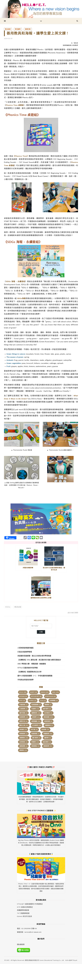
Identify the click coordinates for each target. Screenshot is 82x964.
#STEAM (23, 696)
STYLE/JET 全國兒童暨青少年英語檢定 (30, 904)
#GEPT (33, 692)
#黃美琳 (23, 750)
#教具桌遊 (17, 607)
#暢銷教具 (49, 725)
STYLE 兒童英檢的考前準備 (28, 668)
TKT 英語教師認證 (23, 913)
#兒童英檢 (23, 704)
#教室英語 (48, 721)
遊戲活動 (28, 29)
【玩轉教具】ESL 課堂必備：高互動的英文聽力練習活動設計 (39, 660)
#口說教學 (23, 708)
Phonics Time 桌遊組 (15, 105)
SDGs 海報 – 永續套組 (15, 281)
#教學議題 (35, 721)
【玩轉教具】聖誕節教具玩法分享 (30, 672)
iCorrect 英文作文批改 (24, 916)
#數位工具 (23, 725)
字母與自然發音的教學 (26, 680)
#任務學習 (53, 700)
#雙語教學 (47, 746)
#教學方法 (23, 721)
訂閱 (41, 632)
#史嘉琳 (35, 708)
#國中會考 (47, 708)
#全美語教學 (36, 704)
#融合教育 (47, 742)
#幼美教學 (23, 717)
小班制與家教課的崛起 (26, 648)
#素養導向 (23, 737)
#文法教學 (36, 725)
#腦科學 (47, 737)
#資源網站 (35, 746)
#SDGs (7, 607)
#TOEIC (32, 700)
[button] (41, 518)
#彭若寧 (36, 717)
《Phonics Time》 (21, 156)
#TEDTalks (50, 696)
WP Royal (74, 960)
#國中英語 (23, 713)
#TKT (22, 700)
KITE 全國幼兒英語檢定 (25, 907)
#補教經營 (23, 746)
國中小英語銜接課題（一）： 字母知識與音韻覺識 (35, 676)
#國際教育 (35, 713)
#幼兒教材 (48, 713)
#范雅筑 (35, 742)
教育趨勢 (18, 29)
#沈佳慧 (45, 729)
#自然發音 (23, 742)
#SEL (55, 692)
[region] (41, 518)
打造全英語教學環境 (25, 652)
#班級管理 (35, 733)
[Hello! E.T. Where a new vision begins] (41, 9)
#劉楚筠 (48, 704)
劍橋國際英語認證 (23, 910)
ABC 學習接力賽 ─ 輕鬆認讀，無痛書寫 (32, 664)
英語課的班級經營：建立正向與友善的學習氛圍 (34, 656)
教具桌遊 (8, 29)
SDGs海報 (21, 298)
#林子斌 (34, 729)
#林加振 (23, 729)
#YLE (43, 700)
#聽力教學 (36, 737)
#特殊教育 (23, 733)
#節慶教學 (47, 733)
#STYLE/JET (36, 696)
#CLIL (22, 692)
